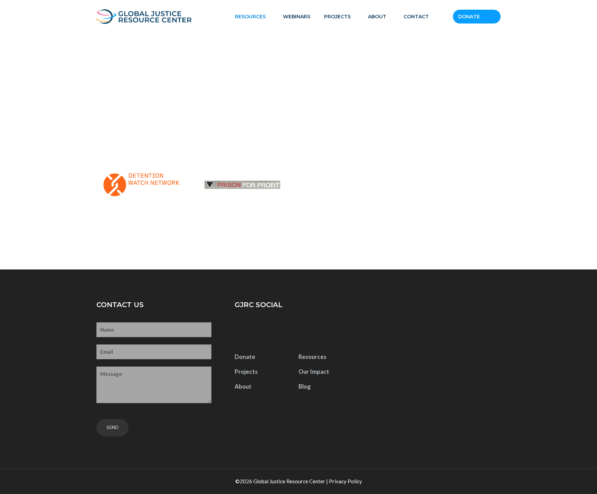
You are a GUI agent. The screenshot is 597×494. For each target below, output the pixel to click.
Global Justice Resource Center (289, 481)
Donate (469, 16)
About (377, 16)
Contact (416, 16)
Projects (337, 16)
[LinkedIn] (285, 331)
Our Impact (313, 371)
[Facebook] (242, 331)
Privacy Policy (345, 481)
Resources (250, 16)
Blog (304, 386)
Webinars (296, 16)
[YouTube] (263, 331)
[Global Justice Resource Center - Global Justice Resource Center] (143, 16)
